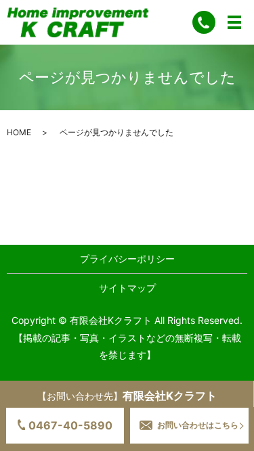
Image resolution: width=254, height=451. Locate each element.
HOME (19, 132)
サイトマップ (127, 287)
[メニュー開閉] (234, 22)
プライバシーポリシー (127, 258)
